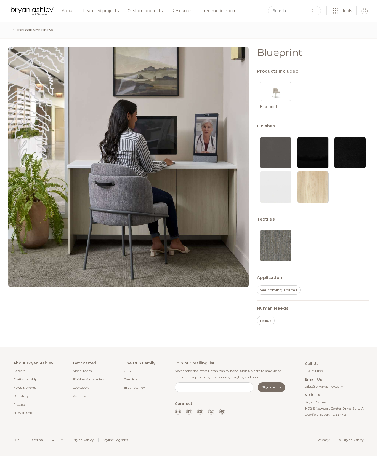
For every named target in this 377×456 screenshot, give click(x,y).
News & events (24, 387)
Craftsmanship (25, 379)
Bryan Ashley (134, 387)
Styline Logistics (115, 440)
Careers (19, 371)
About (68, 11)
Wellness (79, 396)
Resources (182, 11)
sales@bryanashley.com (324, 386)
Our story (21, 396)
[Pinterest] (222, 411)
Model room (82, 371)
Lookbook (81, 387)
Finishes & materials (88, 379)
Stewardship (23, 413)
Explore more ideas (35, 30)
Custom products (145, 11)
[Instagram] (178, 411)
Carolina (130, 379)
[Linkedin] (200, 411)
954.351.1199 (314, 371)
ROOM (57, 440)
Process (19, 404)
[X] (211, 411)
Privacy (323, 440)
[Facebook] (189, 411)
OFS (127, 371)
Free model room (219, 11)
